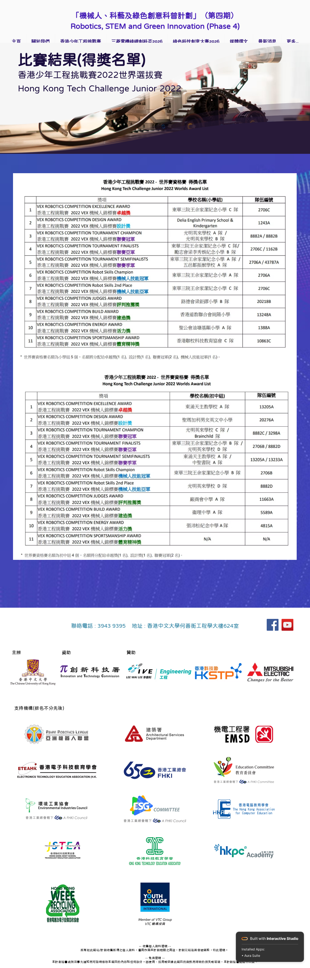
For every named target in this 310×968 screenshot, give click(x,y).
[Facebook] (273, 625)
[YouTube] (287, 625)
